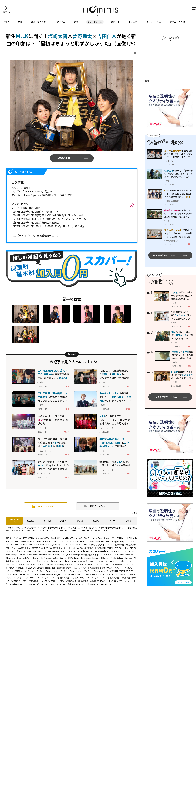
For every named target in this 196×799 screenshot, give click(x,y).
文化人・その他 (177, 21)
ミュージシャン (94, 21)
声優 (76, 21)
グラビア (132, 21)
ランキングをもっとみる (165, 396)
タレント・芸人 (153, 21)
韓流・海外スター (39, 21)
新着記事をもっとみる (164, 255)
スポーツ (115, 21)
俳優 (20, 21)
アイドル (61, 21)
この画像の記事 (62, 158)
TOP (6, 21)
